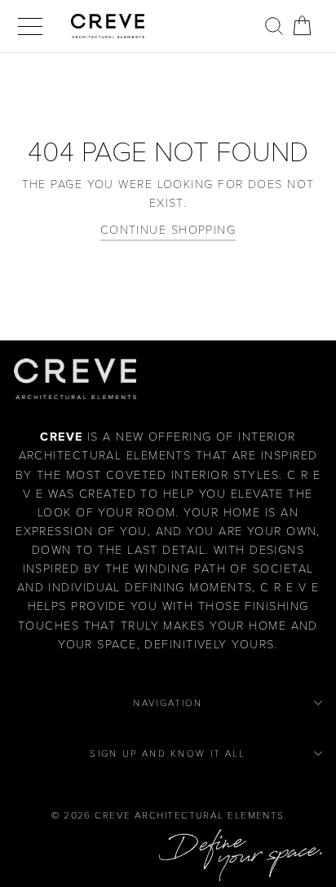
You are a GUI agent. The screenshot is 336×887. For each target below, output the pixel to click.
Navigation (167, 703)
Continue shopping (168, 230)
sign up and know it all (167, 753)
